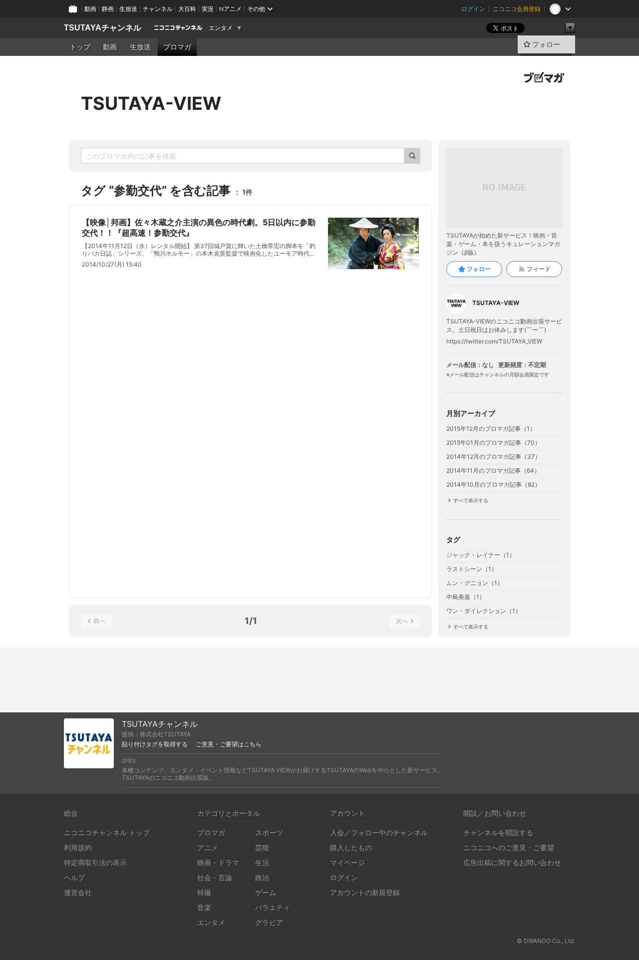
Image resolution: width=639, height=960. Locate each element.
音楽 (204, 907)
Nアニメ (230, 8)
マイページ (347, 862)
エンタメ (221, 27)
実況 (208, 8)
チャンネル (158, 8)
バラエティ (272, 907)
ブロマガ (177, 47)
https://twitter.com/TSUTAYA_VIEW (494, 341)
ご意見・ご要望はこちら (229, 744)
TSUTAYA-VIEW (151, 103)
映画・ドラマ (218, 862)
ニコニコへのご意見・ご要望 (508, 847)
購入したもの (351, 847)
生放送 (128, 8)
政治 (262, 877)
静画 (108, 8)
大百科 (187, 8)
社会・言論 (214, 877)
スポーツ (269, 832)
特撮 (204, 892)
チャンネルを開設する (498, 832)
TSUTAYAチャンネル (102, 27)
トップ (79, 47)
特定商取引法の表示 (95, 862)
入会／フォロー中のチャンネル (379, 832)
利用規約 (78, 847)
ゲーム (265, 892)
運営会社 (78, 892)
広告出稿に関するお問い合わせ (512, 862)
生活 (262, 862)
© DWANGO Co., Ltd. (546, 941)
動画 (90, 8)
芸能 (262, 847)
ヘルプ (74, 877)
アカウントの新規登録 (365, 892)
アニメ (207, 847)
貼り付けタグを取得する (155, 744)
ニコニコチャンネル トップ (107, 832)
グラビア (269, 922)
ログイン (473, 8)
